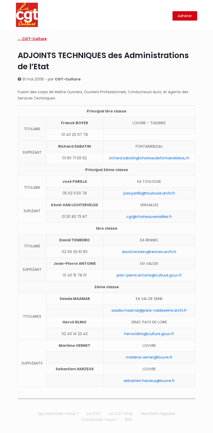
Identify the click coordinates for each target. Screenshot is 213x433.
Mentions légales (158, 413)
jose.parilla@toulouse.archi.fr (149, 193)
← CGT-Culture (32, 38)
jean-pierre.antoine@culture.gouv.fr (149, 275)
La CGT (93, 413)
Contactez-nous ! (99, 419)
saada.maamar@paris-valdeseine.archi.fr (149, 310)
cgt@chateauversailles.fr (149, 216)
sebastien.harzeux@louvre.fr (149, 380)
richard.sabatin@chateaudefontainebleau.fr (149, 158)
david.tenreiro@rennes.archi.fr (149, 251)
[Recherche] (165, 16)
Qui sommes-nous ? (58, 413)
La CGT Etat (121, 413)
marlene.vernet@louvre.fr (149, 357)
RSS (128, 419)
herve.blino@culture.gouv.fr (149, 333)
